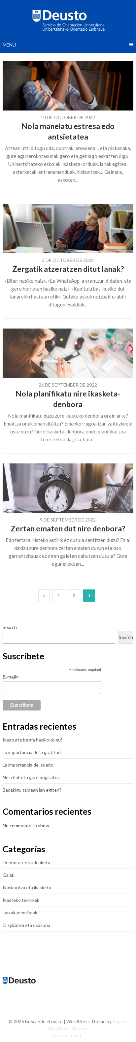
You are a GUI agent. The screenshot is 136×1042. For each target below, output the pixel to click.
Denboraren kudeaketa (26, 862)
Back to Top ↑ (68, 1035)
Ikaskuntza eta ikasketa (27, 887)
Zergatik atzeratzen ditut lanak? (68, 268)
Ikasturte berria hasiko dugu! (32, 739)
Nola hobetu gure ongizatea (31, 777)
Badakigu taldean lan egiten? (32, 790)
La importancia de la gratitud (32, 752)
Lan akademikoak (20, 912)
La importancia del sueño (28, 765)
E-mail (10, 677)
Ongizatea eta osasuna (26, 925)
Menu (9, 44)
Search (10, 627)
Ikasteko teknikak (21, 900)
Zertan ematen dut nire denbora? (68, 528)
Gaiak (8, 875)
